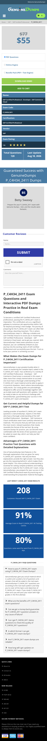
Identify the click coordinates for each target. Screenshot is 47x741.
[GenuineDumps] (23, 8)
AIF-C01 (6, 708)
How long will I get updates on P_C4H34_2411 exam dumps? (19, 649)
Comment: (7, 269)
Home (4, 22)
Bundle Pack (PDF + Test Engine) (19, 73)
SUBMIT (23, 252)
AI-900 (6, 690)
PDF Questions (12, 57)
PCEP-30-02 (7, 695)
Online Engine (12, 65)
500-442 (6, 699)
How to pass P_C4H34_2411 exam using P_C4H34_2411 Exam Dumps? (21, 570)
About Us (7, 666)
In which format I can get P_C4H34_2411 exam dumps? (17, 632)
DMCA (6, 680)
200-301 (6, 704)
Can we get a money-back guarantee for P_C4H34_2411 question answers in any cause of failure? (22, 612)
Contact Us (7, 671)
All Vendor (7, 675)
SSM (5, 713)
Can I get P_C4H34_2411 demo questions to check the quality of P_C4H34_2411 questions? (19, 623)
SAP (9, 22)
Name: (5, 240)
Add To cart (23, 88)
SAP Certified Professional (21, 22)
